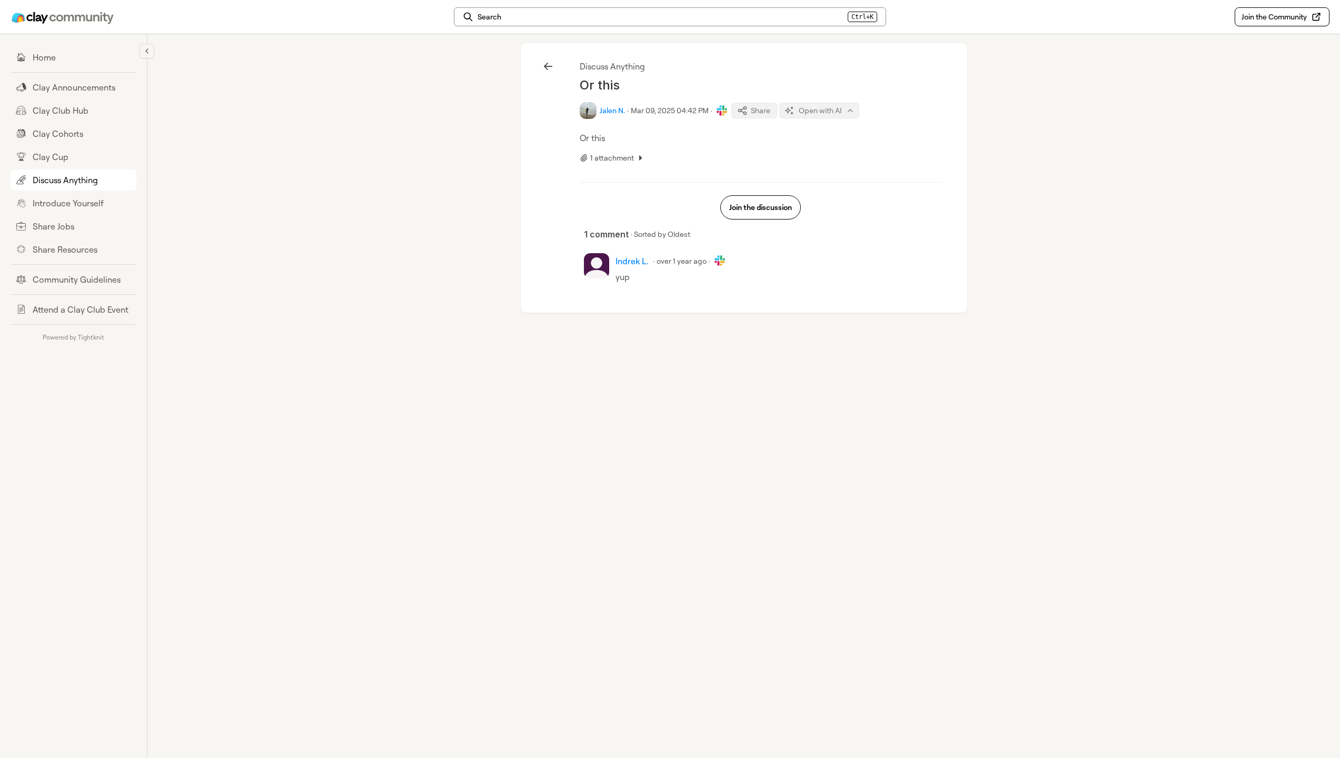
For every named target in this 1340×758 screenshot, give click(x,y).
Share (760, 110)
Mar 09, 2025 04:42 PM (670, 110)
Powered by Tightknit (73, 337)
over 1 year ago (682, 260)
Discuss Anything (612, 66)
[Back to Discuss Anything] (548, 66)
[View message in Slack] (721, 110)
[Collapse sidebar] (147, 51)
